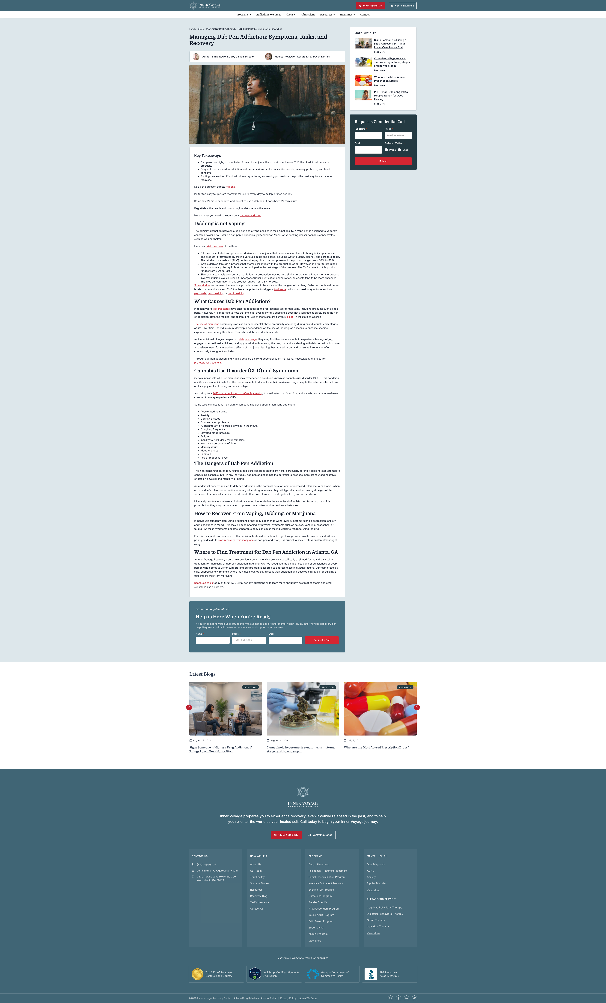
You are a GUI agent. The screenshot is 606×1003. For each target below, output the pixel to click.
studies (206, 285)
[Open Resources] (334, 14)
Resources (256, 889)
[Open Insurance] (354, 14)
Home (192, 28)
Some (198, 285)
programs (315, 856)
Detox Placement (319, 864)
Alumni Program (318, 933)
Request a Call (322, 640)
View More (315, 940)
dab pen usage (248, 339)
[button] (189, 707)
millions (230, 186)
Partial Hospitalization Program (327, 877)
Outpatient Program (320, 896)
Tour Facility (257, 877)
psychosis (200, 293)
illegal (290, 316)
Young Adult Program (321, 914)
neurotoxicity (215, 293)
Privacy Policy (288, 998)
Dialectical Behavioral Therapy (385, 913)
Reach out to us (203, 582)
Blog (201, 28)
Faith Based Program (321, 921)
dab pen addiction (250, 215)
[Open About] (295, 14)
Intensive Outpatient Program (326, 883)
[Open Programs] (250, 14)
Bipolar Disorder (376, 883)
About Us (255, 864)
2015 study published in (237, 393)
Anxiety (371, 877)
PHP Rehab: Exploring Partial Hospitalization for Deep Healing (391, 95)
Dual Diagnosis (376, 864)
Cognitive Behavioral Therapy (384, 907)
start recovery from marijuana (236, 540)
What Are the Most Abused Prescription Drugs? (376, 747)
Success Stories (259, 883)
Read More (379, 52)
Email (405, 149)
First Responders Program (324, 908)
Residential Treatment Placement (328, 870)
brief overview (214, 246)
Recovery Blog (258, 896)
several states (221, 308)
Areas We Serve (308, 998)
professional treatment (207, 362)
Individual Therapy (378, 926)
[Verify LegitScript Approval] (255, 979)
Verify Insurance (259, 902)
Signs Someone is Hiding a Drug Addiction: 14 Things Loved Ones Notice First (390, 43)
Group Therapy (376, 920)
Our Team (256, 870)
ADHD (370, 870)
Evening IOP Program (321, 889)
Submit (383, 161)
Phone (392, 149)
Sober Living (316, 927)
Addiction (250, 687)
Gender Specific (318, 902)
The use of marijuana (206, 324)
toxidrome (280, 289)
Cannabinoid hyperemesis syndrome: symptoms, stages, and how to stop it (392, 62)
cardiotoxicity (236, 293)
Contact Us (200, 856)
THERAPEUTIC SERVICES (381, 899)
